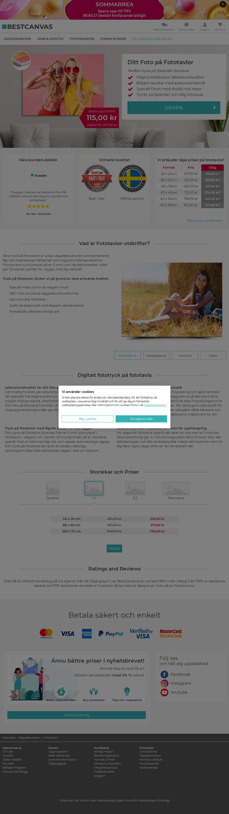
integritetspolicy (155, 405)
